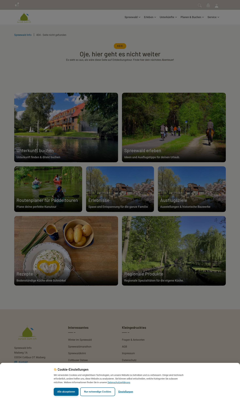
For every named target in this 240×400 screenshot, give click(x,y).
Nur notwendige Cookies (97, 391)
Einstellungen (125, 391)
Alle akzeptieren (66, 391)
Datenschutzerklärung (119, 382)
